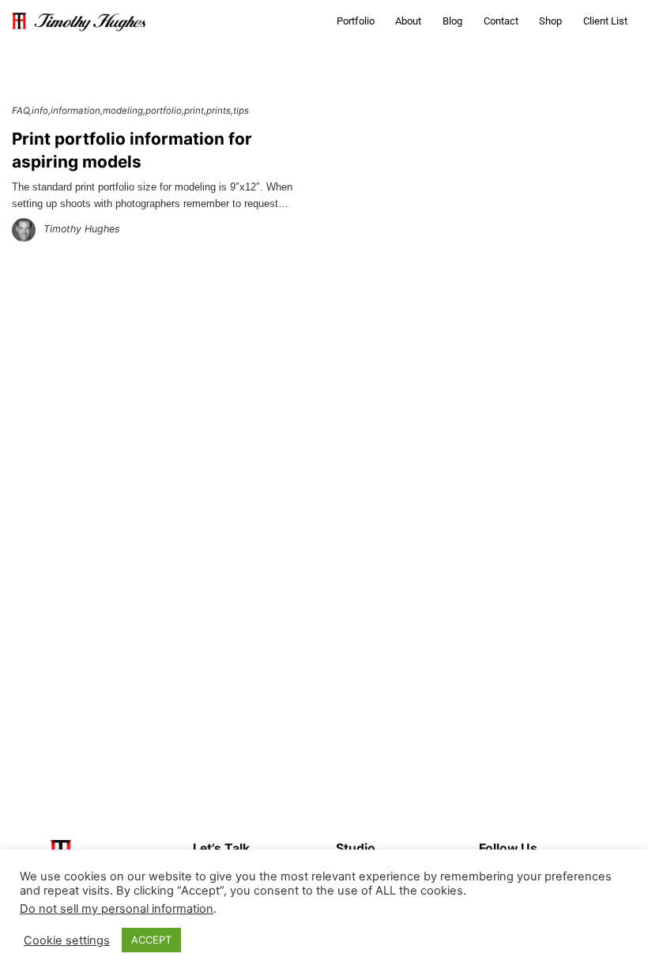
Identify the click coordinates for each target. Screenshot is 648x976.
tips (241, 110)
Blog (452, 21)
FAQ (20, 110)
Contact (501, 21)
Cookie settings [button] (67, 940)
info (40, 110)
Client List (605, 21)
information (75, 110)
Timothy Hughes (81, 229)
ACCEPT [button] (151, 939)
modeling (123, 110)
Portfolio (356, 21)
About (408, 21)
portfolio (163, 110)
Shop (550, 21)
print (194, 110)
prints (218, 110)
